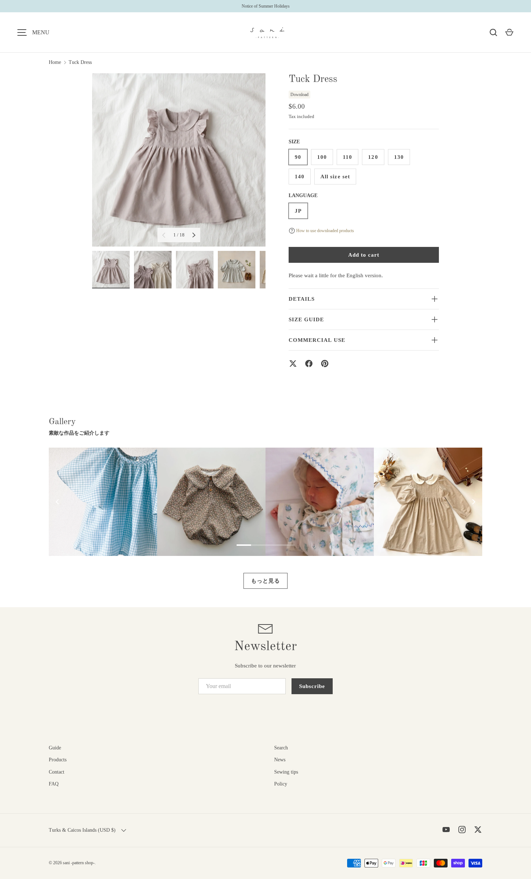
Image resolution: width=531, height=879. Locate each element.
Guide (55, 747)
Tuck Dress (80, 62)
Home (55, 62)
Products (57, 759)
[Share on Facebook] (309, 363)
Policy (280, 784)
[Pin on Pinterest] (325, 363)
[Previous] (57, 501)
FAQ (54, 784)
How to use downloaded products (325, 230)
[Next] (473, 501)
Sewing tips (286, 772)
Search (281, 747)
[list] (179, 160)
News (279, 759)
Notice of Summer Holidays (266, 6)
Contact (56, 772)
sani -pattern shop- (79, 862)
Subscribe (312, 686)
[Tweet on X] (293, 363)
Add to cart (364, 255)
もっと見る (265, 581)
